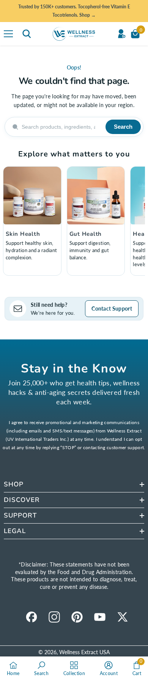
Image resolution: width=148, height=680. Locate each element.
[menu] (8, 33)
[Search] (26, 33)
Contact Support (111, 308)
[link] (41, 668)
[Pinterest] (77, 617)
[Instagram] (54, 617)
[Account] (121, 33)
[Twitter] (122, 617)
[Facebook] (31, 617)
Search (123, 126)
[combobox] (61, 127)
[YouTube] (99, 617)
